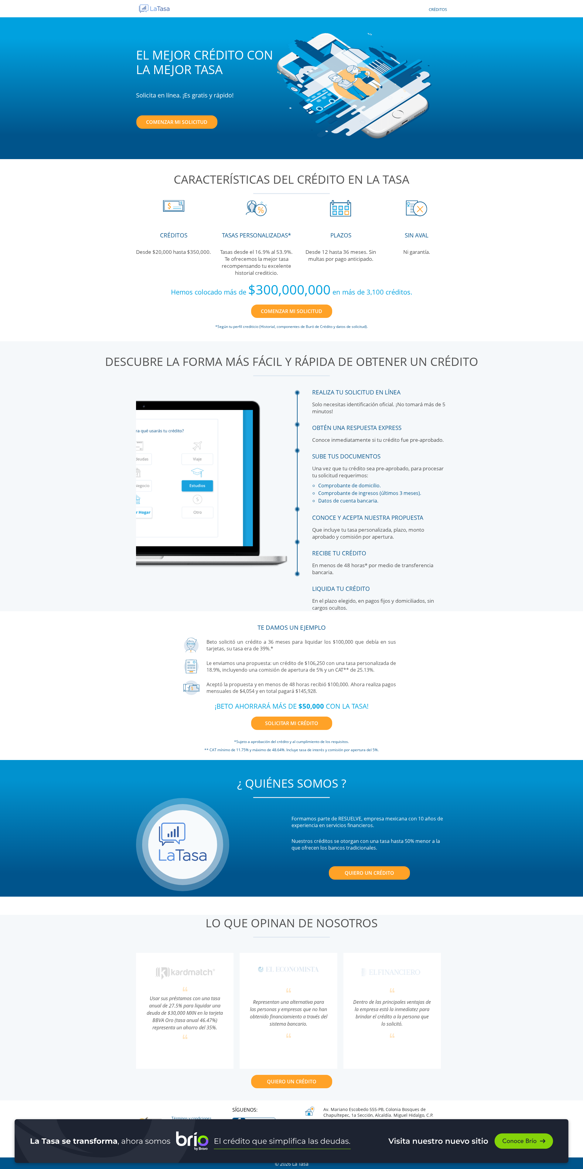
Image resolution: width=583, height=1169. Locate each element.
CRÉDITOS (438, 9)
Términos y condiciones (191, 1118)
